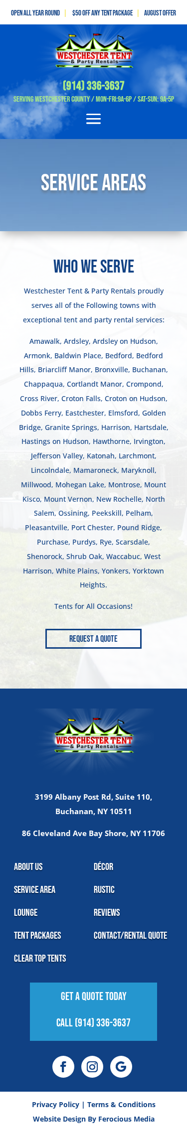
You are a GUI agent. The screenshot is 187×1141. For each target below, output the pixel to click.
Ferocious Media (126, 1119)
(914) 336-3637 (94, 86)
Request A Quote (93, 639)
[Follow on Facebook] (63, 1067)
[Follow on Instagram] (92, 1067)
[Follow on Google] (121, 1067)
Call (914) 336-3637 (93, 1023)
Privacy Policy (55, 1104)
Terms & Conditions (121, 1104)
